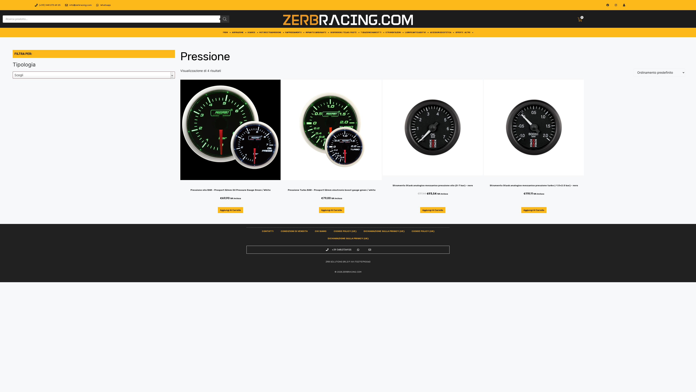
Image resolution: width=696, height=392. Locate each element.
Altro (467, 32)
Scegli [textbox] (18, 75)
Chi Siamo (320, 231)
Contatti (268, 231)
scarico (251, 32)
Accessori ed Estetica (440, 32)
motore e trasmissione (270, 32)
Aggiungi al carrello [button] (230, 210)
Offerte (459, 32)
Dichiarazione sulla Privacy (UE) (384, 231)
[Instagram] (616, 5)
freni (225, 32)
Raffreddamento (293, 32)
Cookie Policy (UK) (423, 231)
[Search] (224, 19)
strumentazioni (393, 32)
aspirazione (237, 32)
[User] (624, 5)
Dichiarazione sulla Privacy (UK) (348, 238)
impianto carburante (316, 32)
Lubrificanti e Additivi (415, 32)
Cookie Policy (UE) (345, 231)
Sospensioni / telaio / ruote (343, 32)
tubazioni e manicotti (371, 32)
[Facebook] (608, 5)
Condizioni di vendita (294, 231)
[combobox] (94, 75)
